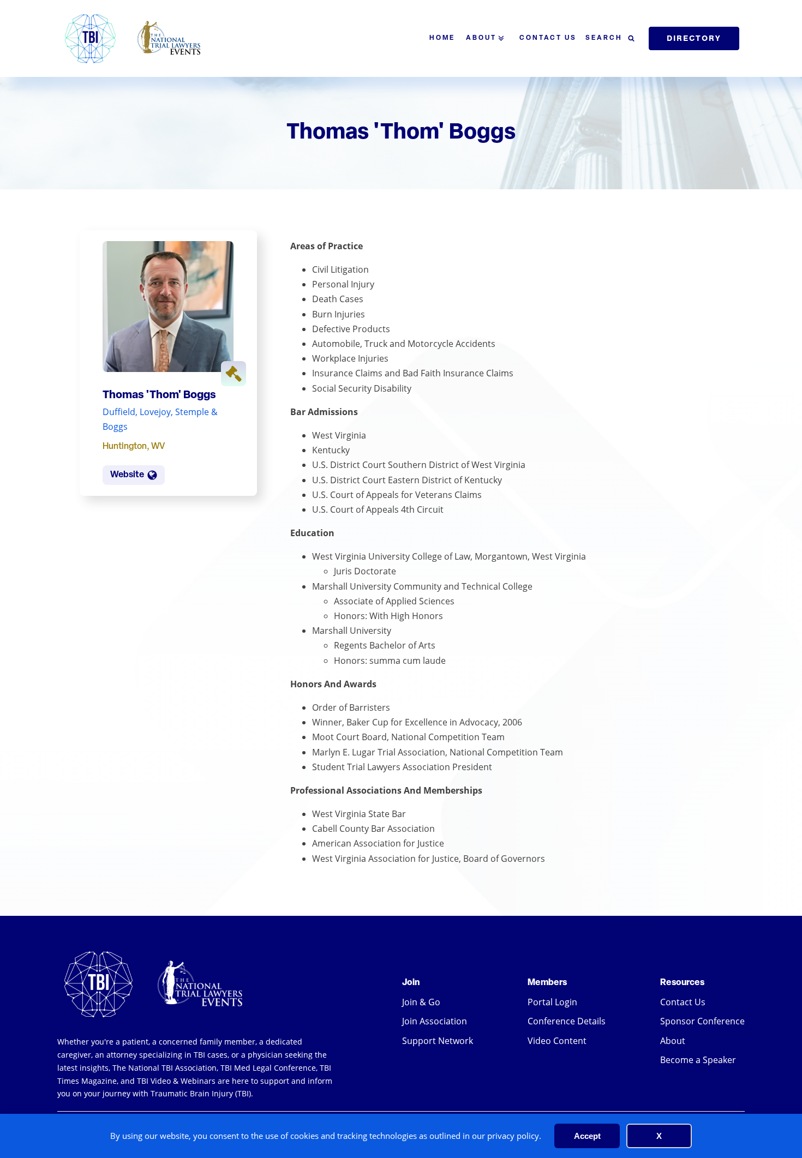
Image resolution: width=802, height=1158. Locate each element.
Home (442, 38)
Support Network (437, 1041)
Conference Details (567, 1021)
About (481, 38)
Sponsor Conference (702, 1021)
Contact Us (548, 38)
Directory (694, 38)
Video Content (557, 1041)
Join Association (434, 1021)
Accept (587, 1136)
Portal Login (552, 1002)
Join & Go (421, 1002)
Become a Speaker (698, 1060)
